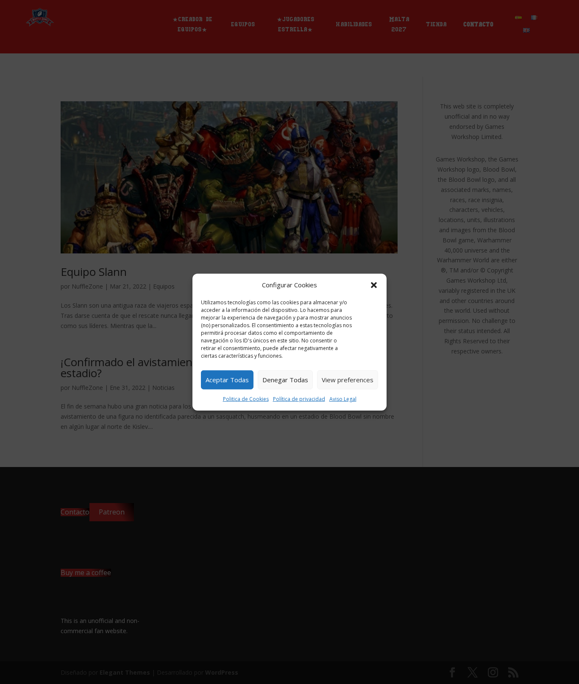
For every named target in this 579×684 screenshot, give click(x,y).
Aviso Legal (342, 399)
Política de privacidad (299, 399)
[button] (374, 285)
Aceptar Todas (227, 379)
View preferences (347, 379)
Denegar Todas (285, 379)
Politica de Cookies (246, 399)
